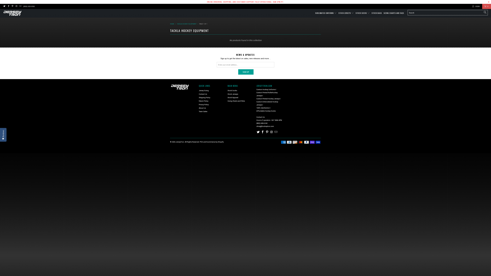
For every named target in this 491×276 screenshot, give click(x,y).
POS (201, 142)
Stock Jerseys (344, 13)
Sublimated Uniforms (324, 13)
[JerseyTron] (41, 13)
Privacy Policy (204, 105)
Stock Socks (361, 13)
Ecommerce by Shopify (215, 142)
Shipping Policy (204, 98)
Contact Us (203, 94)
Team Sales (203, 111)
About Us (202, 108)
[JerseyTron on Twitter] (4, 6)
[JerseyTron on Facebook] (8, 6)
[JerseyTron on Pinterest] (12, 6)
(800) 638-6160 (29, 6)
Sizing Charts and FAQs (394, 13)
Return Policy (203, 101)
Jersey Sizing (204, 90)
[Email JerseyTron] (20, 6)
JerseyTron (180, 142)
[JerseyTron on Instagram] (16, 6)
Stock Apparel (233, 98)
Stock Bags (377, 13)
